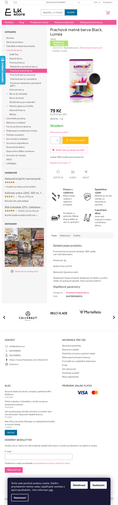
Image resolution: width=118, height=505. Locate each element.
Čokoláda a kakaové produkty (20, 46)
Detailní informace (59, 162)
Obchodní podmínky (56, 2)
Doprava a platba (70, 349)
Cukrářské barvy (14, 50)
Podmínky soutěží (70, 373)
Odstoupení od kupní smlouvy (76, 357)
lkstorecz (13, 364)
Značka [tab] (76, 235)
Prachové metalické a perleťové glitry (25, 84)
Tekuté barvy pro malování (22, 102)
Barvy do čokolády (18, 93)
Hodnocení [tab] (65, 235)
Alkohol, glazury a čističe (21, 106)
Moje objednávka (70, 376)
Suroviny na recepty (16, 155)
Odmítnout (79, 485)
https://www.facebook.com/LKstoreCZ (28, 359)
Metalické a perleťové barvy (23, 66)
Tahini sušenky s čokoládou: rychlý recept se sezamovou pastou (26, 403)
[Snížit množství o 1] (61, 142)
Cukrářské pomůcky (16, 118)
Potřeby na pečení (15, 134)
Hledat (71, 12)
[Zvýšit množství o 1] (61, 138)
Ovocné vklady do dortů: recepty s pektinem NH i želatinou (28, 393)
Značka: (60, 50)
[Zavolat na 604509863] (9, 2)
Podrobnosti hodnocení (91, 47)
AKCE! (9, 159)
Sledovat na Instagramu (26, 271)
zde (51, 489)
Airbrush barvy (16, 89)
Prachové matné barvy (21, 70)
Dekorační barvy (17, 110)
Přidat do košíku (77, 140)
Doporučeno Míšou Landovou (20, 151)
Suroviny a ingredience (17, 143)
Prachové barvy (17, 62)
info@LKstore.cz (17, 346)
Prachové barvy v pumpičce (23, 79)
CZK (96, 2)
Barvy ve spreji (16, 98)
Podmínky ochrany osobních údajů (78, 353)
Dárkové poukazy (14, 42)
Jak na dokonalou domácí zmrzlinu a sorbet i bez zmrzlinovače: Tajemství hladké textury (28, 413)
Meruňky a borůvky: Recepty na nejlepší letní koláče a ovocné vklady (30, 423)
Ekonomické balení (15, 147)
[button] (112, 317)
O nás (64, 365)
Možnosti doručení (59, 132)
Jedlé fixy (13, 54)
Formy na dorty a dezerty (18, 126)
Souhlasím (98, 485)
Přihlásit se (13, 470)
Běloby (12, 114)
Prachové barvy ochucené (22, 74)
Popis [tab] (54, 235)
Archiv (11, 432)
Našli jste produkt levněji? (70, 149)
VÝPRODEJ (11, 163)
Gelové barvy (15, 58)
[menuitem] (9, 22)
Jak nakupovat (69, 369)
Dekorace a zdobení (16, 122)
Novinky (10, 38)
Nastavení (20, 497)
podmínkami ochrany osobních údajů (52, 463)
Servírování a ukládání (17, 139)
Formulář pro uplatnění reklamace (79, 361)
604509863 (15, 350)
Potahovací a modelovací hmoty (21, 130)
